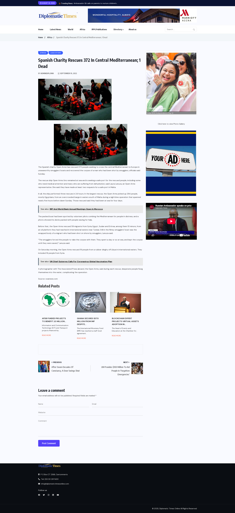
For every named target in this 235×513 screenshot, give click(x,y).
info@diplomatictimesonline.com (55, 484)
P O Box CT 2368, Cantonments (54, 474)
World (70, 29)
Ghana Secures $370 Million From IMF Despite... (88, 321)
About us (132, 29)
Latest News (55, 29)
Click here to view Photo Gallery (171, 124)
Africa (82, 29)
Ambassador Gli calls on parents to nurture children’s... (96, 3)
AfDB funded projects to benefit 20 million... (54, 320)
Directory (118, 29)
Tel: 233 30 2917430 (50, 479)
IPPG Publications (99, 29)
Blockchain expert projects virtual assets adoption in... (125, 321)
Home (40, 29)
